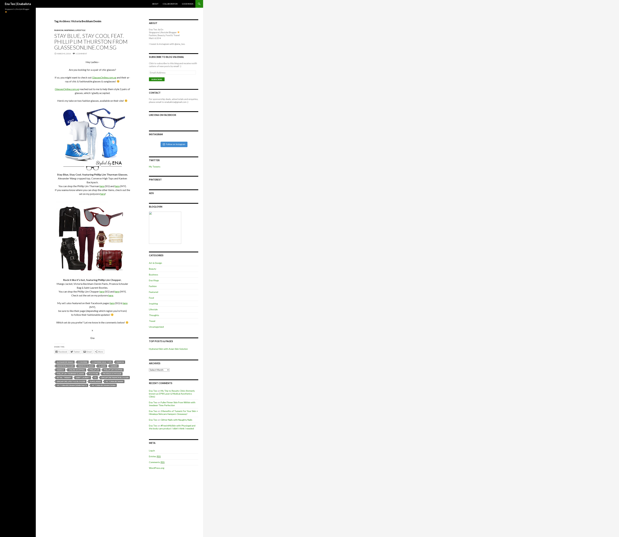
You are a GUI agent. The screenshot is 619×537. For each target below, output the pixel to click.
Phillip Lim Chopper (113, 370)
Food (151, 297)
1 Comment (81, 53)
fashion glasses (86, 366)
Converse (83, 362)
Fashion (58, 30)
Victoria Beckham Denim (104, 385)
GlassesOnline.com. (104, 77)
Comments (157, 462)
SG (95, 377)
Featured (153, 292)
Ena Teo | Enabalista (18, 4)
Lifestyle (80, 30)
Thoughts (154, 315)
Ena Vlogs (154, 280)
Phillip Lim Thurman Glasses (70, 374)
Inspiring (69, 30)
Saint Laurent (83, 377)
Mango (60, 370)
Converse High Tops (102, 362)
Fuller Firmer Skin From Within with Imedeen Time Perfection (172, 404)
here (102, 186)
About (155, 4)
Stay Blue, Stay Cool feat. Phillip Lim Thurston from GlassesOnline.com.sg (91, 42)
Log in (152, 450)
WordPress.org (156, 468)
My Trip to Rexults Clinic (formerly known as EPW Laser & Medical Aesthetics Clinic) (172, 393)
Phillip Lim (94, 370)
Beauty (152, 268)
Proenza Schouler (112, 374)
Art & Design (155, 263)
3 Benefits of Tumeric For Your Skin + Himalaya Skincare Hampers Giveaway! (173, 412)
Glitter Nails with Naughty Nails (176, 419)
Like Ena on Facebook (162, 115)
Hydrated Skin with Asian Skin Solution (168, 348)
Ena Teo (153, 390)
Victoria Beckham (114, 381)
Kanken (114, 366)
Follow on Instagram (175, 144)
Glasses (102, 366)
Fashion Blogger (65, 366)
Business (153, 274)
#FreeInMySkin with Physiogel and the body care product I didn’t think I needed (172, 427)
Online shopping (77, 370)
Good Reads (187, 4)
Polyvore (93, 374)
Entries (155, 456)
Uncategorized (156, 326)
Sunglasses (95, 381)
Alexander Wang (65, 362)
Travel (152, 321)
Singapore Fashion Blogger (115, 377)
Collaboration (170, 4)
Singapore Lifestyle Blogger (71, 381)
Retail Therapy (64, 377)
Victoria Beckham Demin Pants (72, 385)
